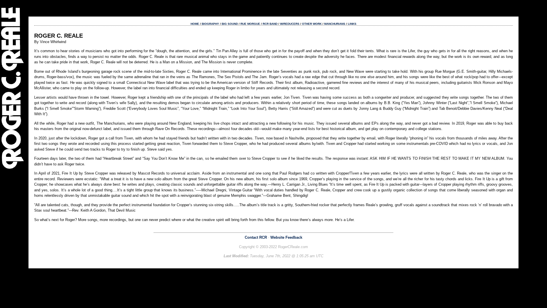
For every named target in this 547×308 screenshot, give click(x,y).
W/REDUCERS (289, 23)
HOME (195, 23)
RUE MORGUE (250, 23)
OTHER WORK (312, 23)
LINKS (352, 23)
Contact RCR (256, 237)
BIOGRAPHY (210, 23)
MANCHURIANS (334, 23)
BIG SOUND (230, 23)
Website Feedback (286, 237)
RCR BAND (270, 23)
